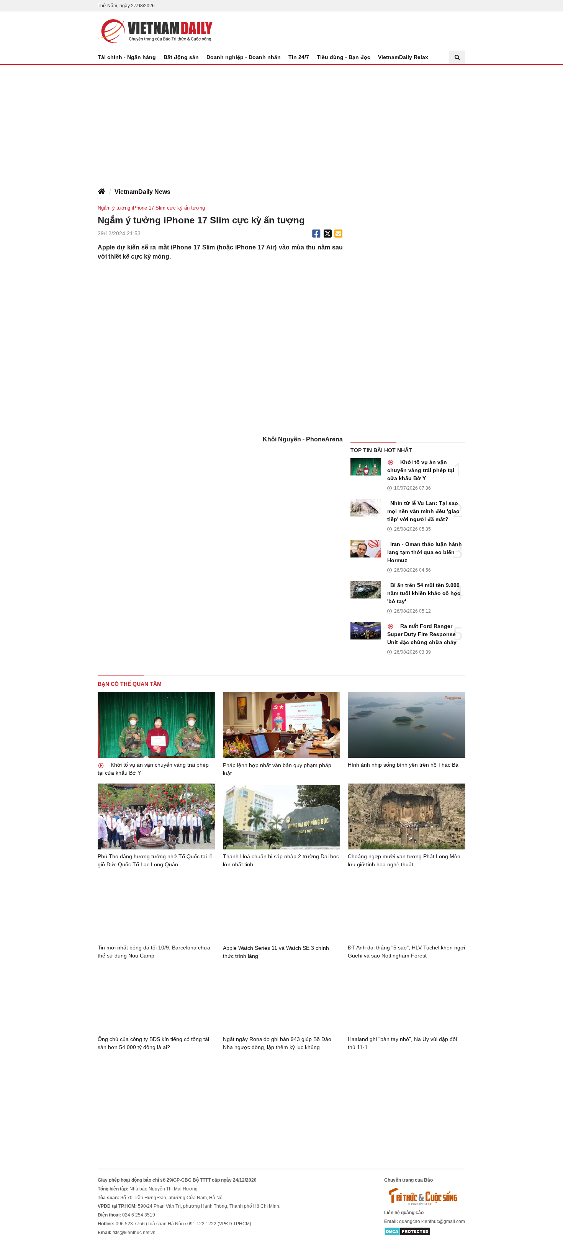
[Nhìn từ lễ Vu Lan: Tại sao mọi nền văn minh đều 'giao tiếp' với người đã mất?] (365, 507)
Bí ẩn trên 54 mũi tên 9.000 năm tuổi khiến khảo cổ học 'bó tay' (423, 593)
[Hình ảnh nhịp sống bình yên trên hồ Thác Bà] (406, 725)
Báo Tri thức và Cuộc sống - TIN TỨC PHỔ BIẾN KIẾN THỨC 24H (155, 31)
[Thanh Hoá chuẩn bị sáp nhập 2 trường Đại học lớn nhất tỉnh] (281, 817)
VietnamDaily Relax (403, 57)
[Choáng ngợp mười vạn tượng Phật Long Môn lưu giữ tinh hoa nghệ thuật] (406, 816)
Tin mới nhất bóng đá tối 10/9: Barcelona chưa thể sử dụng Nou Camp (154, 951)
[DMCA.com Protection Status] (407, 1231)
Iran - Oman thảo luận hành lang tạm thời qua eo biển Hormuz (424, 552)
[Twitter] (327, 233)
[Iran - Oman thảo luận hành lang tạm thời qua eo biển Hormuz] (365, 548)
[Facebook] (316, 233)
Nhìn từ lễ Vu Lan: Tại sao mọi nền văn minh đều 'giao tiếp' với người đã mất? (423, 511)
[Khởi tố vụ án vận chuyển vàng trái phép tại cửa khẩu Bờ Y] (365, 466)
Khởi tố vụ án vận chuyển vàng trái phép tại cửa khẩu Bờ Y (420, 470)
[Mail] (338, 233)
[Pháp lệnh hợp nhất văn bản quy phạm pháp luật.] (281, 725)
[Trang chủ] (101, 192)
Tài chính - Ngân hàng (127, 57)
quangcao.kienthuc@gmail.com (432, 1221)
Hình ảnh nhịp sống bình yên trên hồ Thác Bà (403, 765)
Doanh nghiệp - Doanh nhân (243, 57)
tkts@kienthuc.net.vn (134, 1232)
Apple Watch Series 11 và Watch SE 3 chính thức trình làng (276, 952)
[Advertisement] (281, 122)
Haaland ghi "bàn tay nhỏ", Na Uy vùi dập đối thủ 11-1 (402, 1043)
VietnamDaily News (142, 192)
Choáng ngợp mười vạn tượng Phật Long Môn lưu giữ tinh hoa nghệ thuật (404, 860)
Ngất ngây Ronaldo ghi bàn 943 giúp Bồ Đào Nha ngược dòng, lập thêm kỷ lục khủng (277, 1043)
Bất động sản (181, 57)
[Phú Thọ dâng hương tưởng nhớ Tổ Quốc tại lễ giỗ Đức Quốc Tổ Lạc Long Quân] (156, 816)
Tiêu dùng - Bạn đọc (343, 57)
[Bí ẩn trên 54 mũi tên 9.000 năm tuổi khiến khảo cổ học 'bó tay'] (365, 589)
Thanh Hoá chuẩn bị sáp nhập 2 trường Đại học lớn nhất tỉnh (281, 860)
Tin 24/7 (298, 57)
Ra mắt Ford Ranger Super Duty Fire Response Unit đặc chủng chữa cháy (422, 634)
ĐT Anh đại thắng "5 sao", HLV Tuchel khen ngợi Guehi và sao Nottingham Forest (406, 951)
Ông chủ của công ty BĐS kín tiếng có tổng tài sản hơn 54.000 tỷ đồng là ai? (153, 1043)
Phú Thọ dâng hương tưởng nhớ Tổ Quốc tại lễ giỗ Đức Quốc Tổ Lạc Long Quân (155, 860)
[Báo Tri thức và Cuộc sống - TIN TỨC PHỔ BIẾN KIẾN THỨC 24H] (424, 1196)
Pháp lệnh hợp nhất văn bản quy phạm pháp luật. (277, 769)
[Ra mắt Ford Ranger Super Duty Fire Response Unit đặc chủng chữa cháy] (365, 630)
